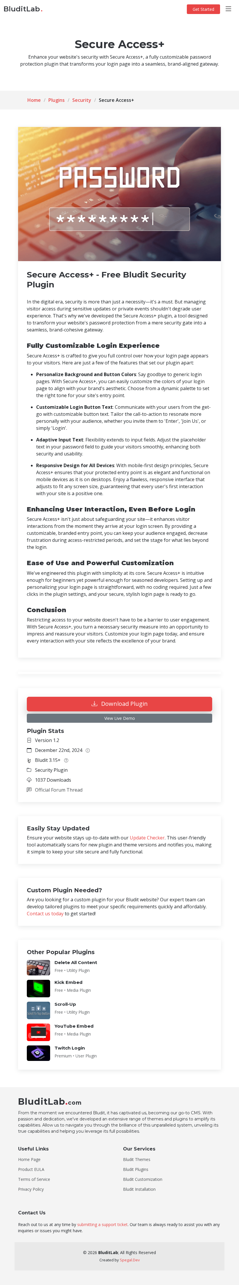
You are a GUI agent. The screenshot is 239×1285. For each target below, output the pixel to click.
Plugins (56, 100)
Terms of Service (34, 1179)
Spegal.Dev (130, 1260)
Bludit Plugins (135, 1169)
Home (34, 100)
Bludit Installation (139, 1189)
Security (81, 100)
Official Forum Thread (58, 790)
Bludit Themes (136, 1159)
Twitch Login (70, 1048)
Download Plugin (124, 704)
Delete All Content (76, 962)
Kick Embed (68, 982)
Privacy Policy (31, 1189)
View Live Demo (119, 718)
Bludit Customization (142, 1179)
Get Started (203, 9)
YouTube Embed (74, 1026)
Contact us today (45, 913)
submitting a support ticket (102, 1224)
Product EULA (31, 1169)
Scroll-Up (65, 1004)
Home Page (29, 1159)
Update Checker (147, 837)
